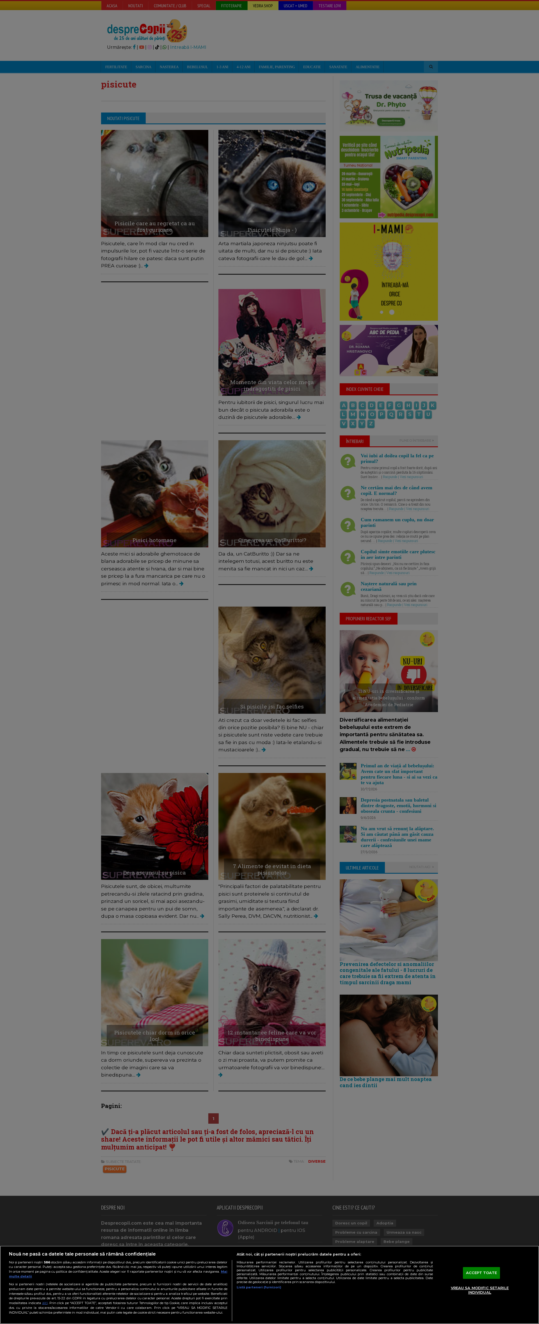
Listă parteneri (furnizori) (259, 1287)
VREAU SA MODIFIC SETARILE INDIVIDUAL (480, 1290)
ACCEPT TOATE (481, 1273)
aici (45, 1303)
